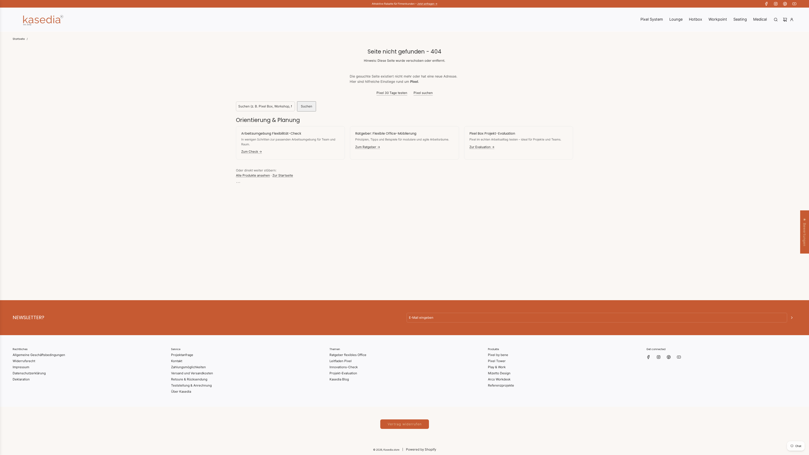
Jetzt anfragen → (427, 3)
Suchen (306, 106)
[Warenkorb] (785, 19)
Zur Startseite (282, 175)
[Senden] (791, 317)
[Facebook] (766, 4)
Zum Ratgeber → (367, 147)
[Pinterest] (785, 4)
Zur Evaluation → (481, 147)
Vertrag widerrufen (405, 424)
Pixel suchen (423, 93)
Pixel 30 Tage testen (391, 93)
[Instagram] (775, 4)
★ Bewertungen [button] (804, 232)
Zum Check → (251, 152)
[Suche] (775, 19)
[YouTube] (794, 4)
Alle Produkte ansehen (253, 175)
